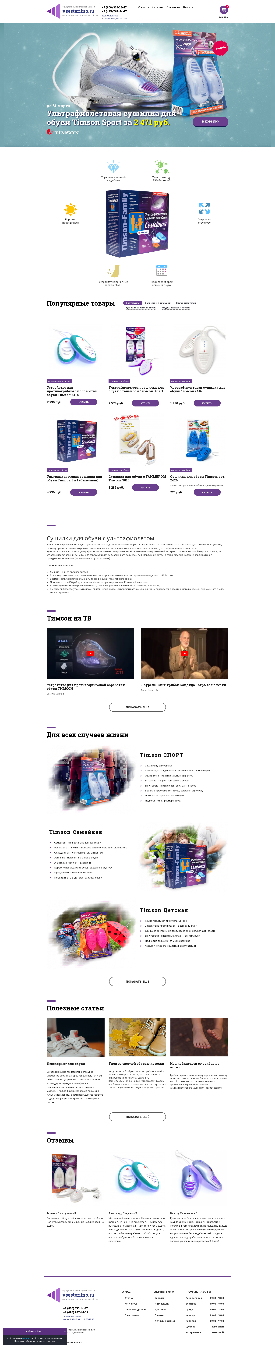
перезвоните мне (110, 15)
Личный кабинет (165, 1321)
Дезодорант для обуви (66, 1064)
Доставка (173, 7)
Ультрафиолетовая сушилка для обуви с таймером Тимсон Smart (136, 389)
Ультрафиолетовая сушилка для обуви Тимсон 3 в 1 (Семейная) (74, 478)
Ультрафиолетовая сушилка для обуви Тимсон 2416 (198, 389)
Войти (224, 17)
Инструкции (162, 1303)
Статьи (129, 1298)
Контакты (131, 1303)
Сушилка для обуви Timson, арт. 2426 (197, 478)
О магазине (132, 1315)
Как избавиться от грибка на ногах (194, 1065)
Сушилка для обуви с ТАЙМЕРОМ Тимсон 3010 (137, 478)
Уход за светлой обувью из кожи (136, 1063)
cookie (26, 1338)
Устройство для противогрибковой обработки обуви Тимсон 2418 (72, 391)
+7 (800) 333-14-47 (114, 7)
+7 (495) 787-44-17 (114, 11)
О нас (142, 7)
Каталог (157, 7)
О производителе (135, 1309)
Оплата (188, 7)
